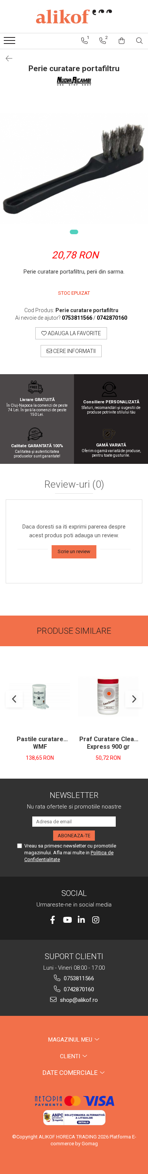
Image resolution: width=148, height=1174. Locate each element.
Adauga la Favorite (74, 333)
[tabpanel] (74, 169)
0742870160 (78, 989)
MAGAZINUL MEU (71, 1039)
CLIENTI (71, 1056)
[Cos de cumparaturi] (121, 40)
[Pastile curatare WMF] (39, 696)
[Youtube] (67, 920)
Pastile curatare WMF (40, 743)
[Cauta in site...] (139, 40)
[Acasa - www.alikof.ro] (74, 16)
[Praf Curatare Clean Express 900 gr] (108, 696)
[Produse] (10, 42)
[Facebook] (52, 920)
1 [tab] (74, 232)
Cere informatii (74, 351)
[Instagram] (95, 920)
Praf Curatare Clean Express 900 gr (108, 743)
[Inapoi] (5, 58)
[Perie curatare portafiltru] (74, 169)
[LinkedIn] (81, 920)
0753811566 (78, 978)
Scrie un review (74, 551)
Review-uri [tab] (74, 484)
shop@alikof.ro (78, 1000)
